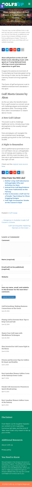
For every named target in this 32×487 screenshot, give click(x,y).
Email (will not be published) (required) (13, 268)
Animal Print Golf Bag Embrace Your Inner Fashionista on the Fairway (17, 189)
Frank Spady (21, 22)
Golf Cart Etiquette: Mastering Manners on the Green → (19, 227)
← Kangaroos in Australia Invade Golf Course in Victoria (15, 221)
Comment (5, 240)
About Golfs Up (7, 445)
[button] (2, 6)
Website (5, 277)
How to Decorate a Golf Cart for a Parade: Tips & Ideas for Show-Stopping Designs (17, 196)
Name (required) (8, 259)
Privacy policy (6, 450)
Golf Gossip (13, 213)
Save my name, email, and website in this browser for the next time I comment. (15, 290)
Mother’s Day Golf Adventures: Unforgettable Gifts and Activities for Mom (17, 183)
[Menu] (29, 4)
